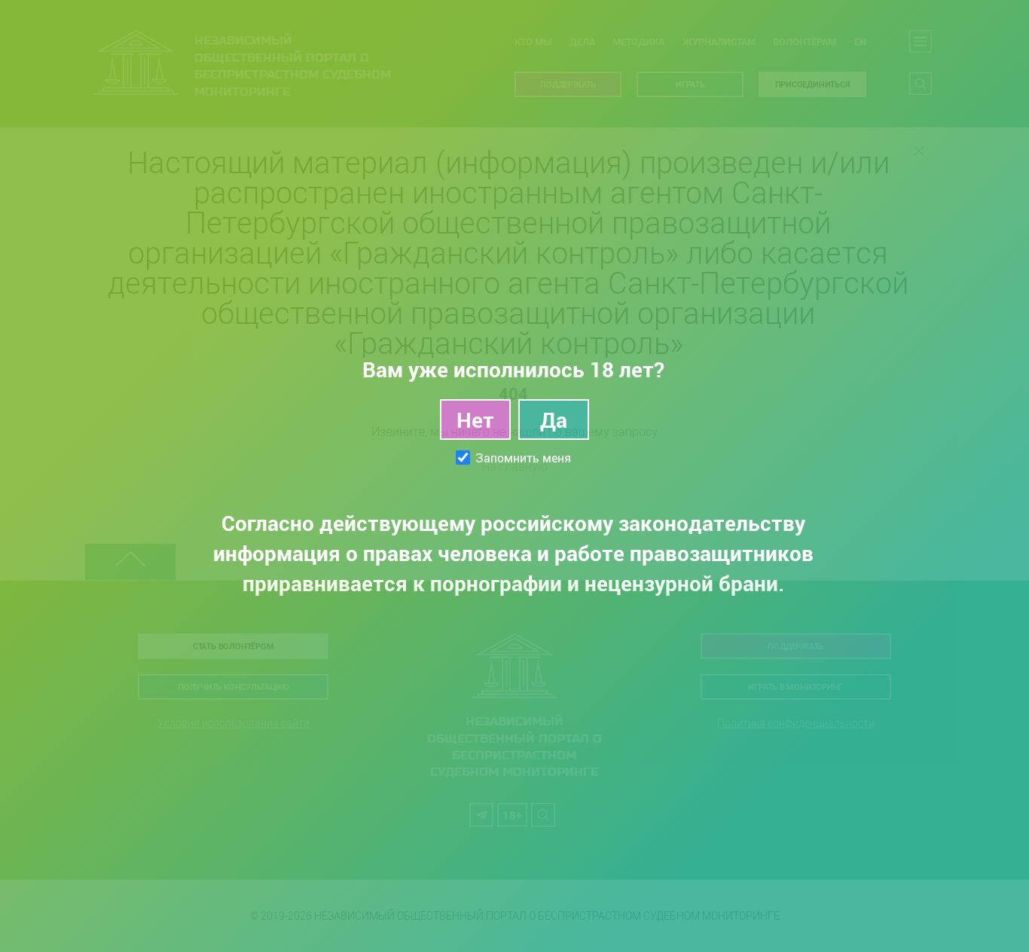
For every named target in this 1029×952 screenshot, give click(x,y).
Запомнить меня (523, 458)
